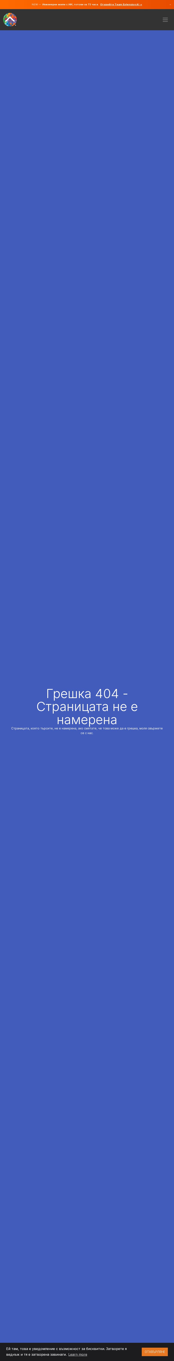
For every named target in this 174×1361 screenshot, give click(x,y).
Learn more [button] (77, 1354)
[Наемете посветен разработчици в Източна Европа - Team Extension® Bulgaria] (12, 19)
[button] (165, 18)
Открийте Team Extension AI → (121, 4)
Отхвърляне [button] (155, 1352)
